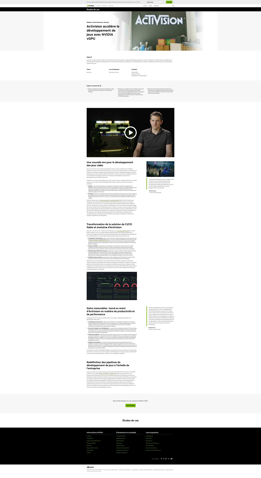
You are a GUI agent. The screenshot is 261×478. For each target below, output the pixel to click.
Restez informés (120, 445)
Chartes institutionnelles (145, 469)
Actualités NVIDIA (120, 436)
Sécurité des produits (158, 469)
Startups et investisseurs (152, 443)
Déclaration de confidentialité (94, 469)
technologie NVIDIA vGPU (123, 230)
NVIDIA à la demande (121, 452)
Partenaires (149, 438)
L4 (120, 373)
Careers (89, 452)
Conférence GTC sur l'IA (122, 450)
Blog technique (120, 440)
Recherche (89, 445)
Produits (99, 5)
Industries (110, 5)
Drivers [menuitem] (150, 5)
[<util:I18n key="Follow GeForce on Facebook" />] (161, 459)
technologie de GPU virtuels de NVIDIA (109, 200)
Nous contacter (169, 469)
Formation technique (151, 448)
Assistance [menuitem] (156, 5)
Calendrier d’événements (122, 448)
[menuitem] (98, 5)
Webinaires (119, 443)
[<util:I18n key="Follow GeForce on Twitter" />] (169, 459)
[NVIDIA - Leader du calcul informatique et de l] (90, 5)
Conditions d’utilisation (124, 469)
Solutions (104, 5)
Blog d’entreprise (120, 438)
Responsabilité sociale (92, 448)
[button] (173, 6)
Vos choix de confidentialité (110, 469)
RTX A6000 (110, 373)
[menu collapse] (95, 5)
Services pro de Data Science (153, 450)
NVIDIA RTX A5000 (103, 373)
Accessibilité (135, 469)
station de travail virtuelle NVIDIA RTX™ (98, 239)
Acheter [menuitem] (145, 5)
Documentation (150, 445)
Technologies (90, 450)
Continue (169, 2)
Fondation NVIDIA (91, 443)
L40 (115, 373)
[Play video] (130, 132)
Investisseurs (90, 438)
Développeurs (149, 436)
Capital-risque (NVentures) (93, 440)
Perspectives (149, 440)
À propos (89, 436)
